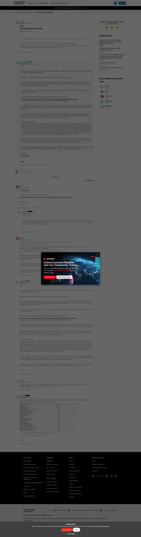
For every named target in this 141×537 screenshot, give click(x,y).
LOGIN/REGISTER (50, 277)
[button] (70, 533)
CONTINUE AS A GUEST (64, 277)
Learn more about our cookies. (101, 526)
